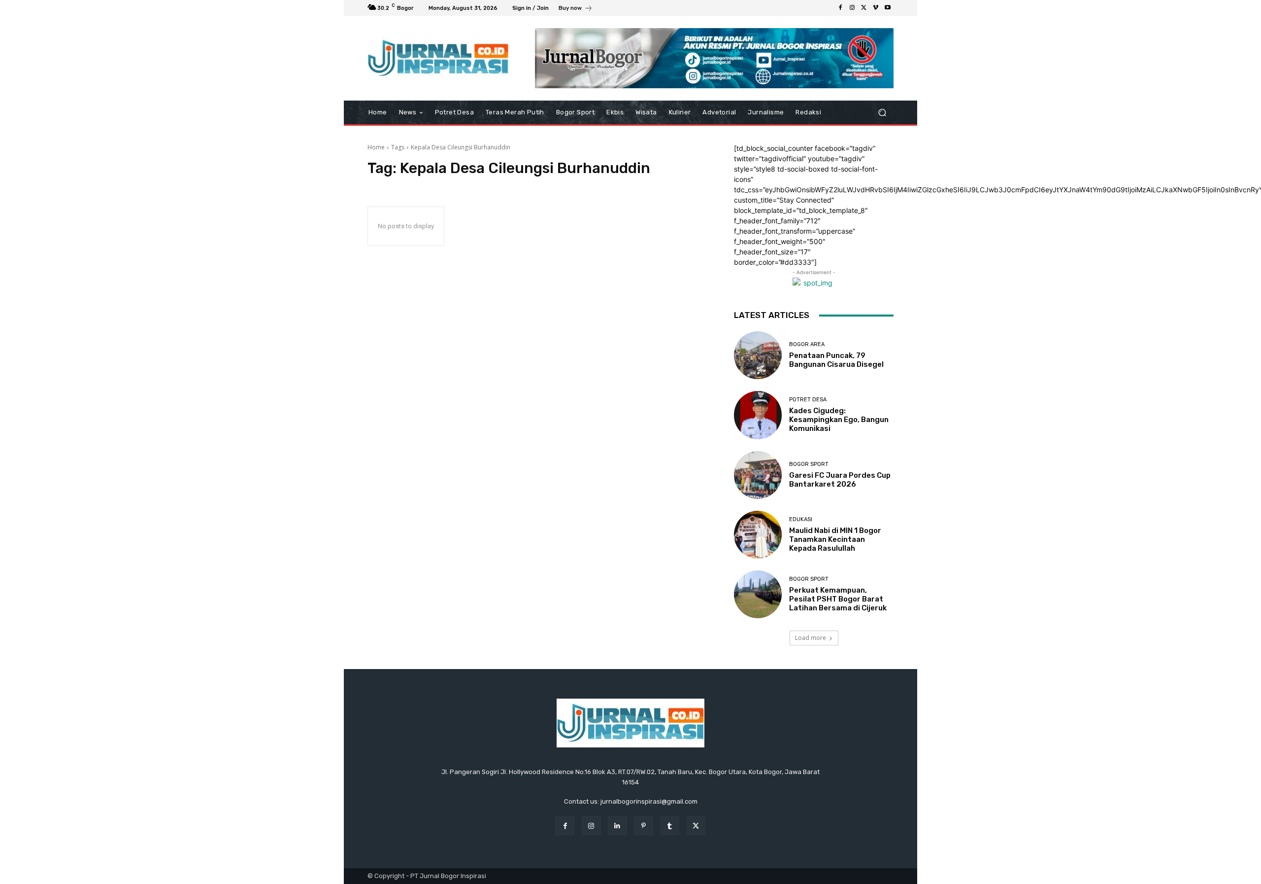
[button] (882, 112)
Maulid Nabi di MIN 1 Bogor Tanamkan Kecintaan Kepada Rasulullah (835, 539)
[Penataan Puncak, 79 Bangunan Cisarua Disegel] (758, 355)
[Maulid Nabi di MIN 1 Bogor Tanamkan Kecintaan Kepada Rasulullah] (758, 535)
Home (376, 147)
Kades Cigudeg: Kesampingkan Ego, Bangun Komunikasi (839, 419)
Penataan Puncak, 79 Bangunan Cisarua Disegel (836, 360)
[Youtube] (888, 8)
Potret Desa (808, 399)
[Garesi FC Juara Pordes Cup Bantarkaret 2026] (758, 475)
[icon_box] (576, 9)
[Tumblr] (669, 825)
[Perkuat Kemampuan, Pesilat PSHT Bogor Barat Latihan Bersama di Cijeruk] (758, 594)
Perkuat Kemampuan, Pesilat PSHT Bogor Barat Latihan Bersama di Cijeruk (838, 599)
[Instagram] (852, 8)
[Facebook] (840, 8)
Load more (810, 638)
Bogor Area (807, 344)
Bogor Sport (809, 464)
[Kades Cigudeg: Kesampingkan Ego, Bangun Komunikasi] (758, 415)
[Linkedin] (617, 825)
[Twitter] (864, 8)
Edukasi (800, 519)
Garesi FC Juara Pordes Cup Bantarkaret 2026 (840, 480)
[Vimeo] (876, 8)
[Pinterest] (643, 825)
